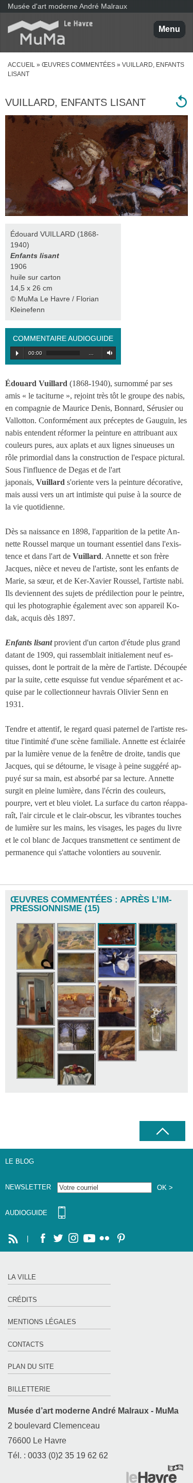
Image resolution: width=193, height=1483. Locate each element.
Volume (108, 353)
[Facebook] (42, 1239)
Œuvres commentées (78, 64)
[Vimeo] (89, 1239)
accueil (21, 64)
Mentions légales (42, 1322)
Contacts (26, 1344)
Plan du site (31, 1366)
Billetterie (29, 1389)
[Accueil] (46, 32)
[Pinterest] (120, 1239)
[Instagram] (73, 1239)
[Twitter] (58, 1239)
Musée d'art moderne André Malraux (67, 6)
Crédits (22, 1300)
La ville (22, 1277)
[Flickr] (104, 1239)
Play (17, 353)
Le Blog (19, 1161)
